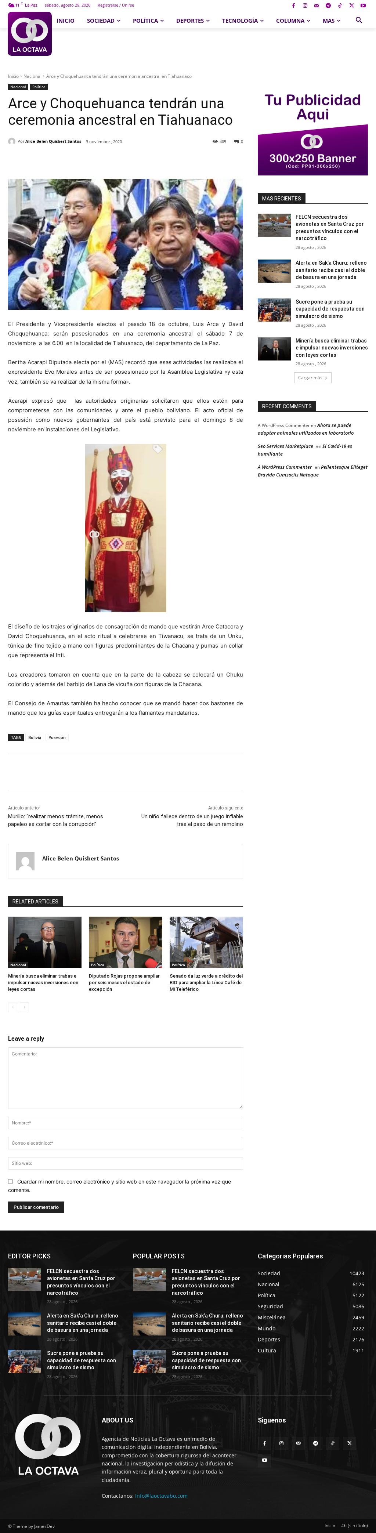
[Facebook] (294, 6)
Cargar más (310, 377)
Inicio (13, 76)
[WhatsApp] (109, 160)
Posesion (57, 737)
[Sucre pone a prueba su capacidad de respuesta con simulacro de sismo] (274, 310)
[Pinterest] (93, 160)
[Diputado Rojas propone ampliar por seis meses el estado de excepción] (125, 942)
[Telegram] (328, 6)
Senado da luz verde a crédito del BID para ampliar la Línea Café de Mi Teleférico (206, 982)
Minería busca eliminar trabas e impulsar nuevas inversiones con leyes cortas (43, 982)
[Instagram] (305, 6)
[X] (352, 6)
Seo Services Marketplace (285, 446)
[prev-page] (12, 1007)
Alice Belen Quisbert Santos (53, 141)
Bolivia (34, 737)
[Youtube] (363, 6)
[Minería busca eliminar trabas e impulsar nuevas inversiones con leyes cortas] (45, 942)
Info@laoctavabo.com (161, 1495)
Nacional (32, 76)
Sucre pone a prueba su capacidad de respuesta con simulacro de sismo (330, 309)
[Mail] (317, 6)
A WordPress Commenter (285, 467)
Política (39, 86)
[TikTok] (340, 6)
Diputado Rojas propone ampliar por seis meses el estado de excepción (124, 982)
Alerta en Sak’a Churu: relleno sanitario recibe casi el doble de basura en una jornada (331, 270)
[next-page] (24, 1007)
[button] (359, 20)
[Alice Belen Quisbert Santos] (13, 141)
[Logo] (29, 34)
